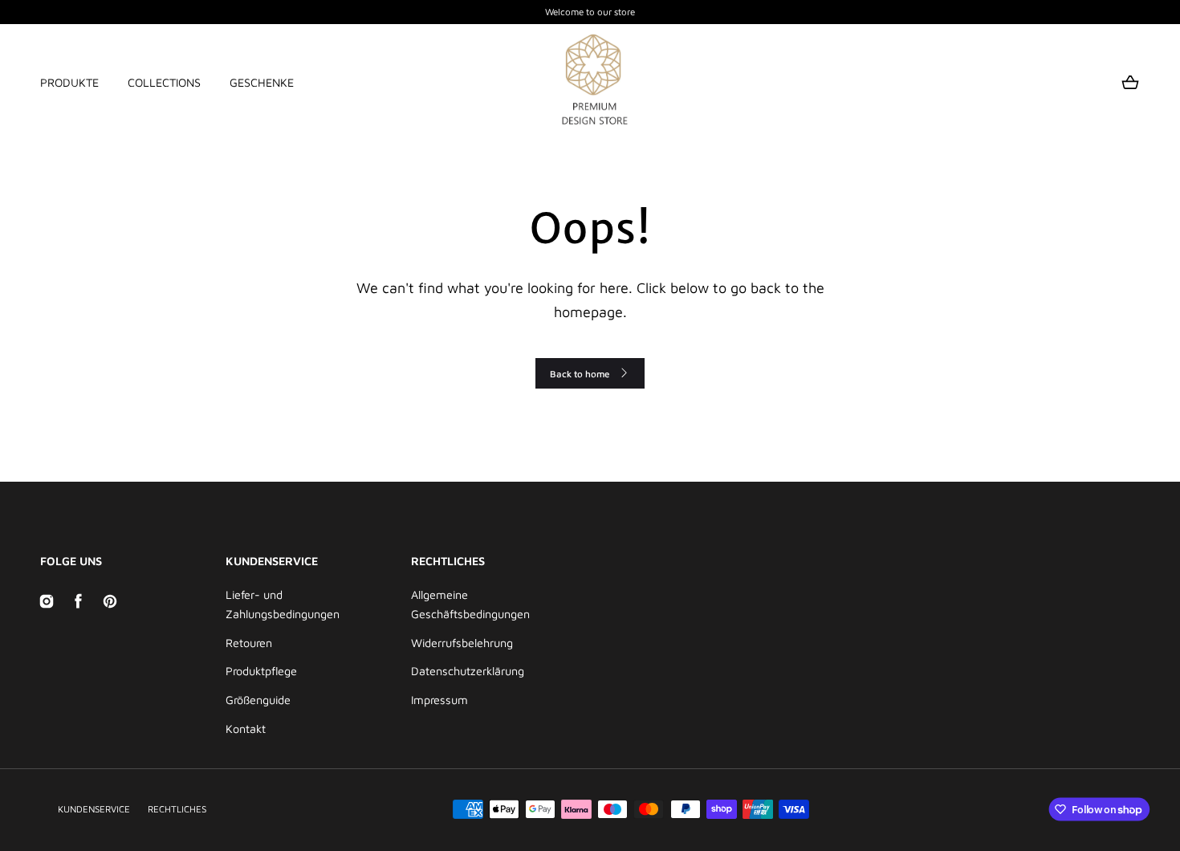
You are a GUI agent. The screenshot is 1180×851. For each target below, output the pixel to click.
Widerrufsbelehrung (462, 642)
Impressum (439, 699)
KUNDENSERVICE (94, 809)
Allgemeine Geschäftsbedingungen (470, 604)
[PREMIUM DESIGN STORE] (590, 82)
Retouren (249, 642)
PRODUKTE (69, 82)
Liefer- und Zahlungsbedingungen (283, 604)
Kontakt (246, 728)
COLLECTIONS (164, 82)
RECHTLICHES (177, 809)
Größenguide (258, 699)
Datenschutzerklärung (467, 671)
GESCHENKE (262, 82)
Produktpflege (261, 671)
